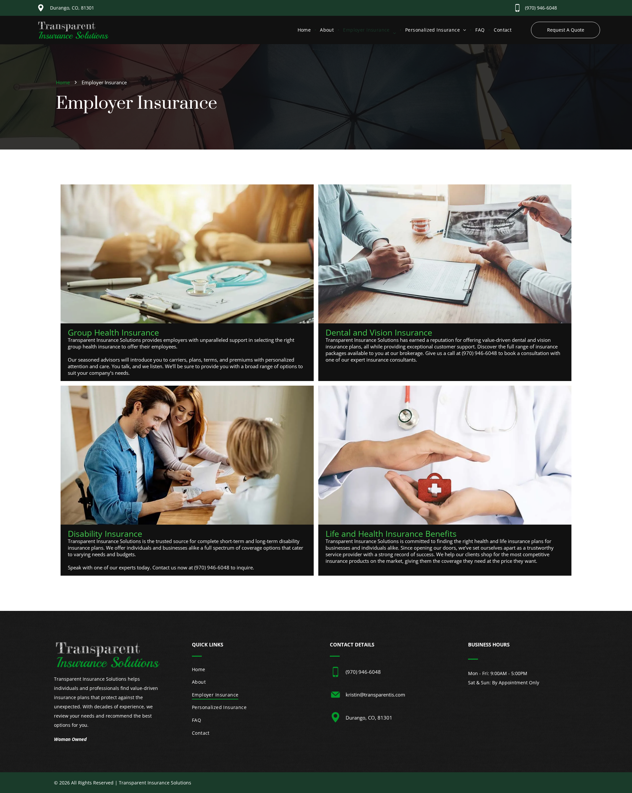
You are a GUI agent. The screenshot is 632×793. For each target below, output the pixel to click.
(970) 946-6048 (541, 8)
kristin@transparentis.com (375, 694)
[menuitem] (305, 30)
